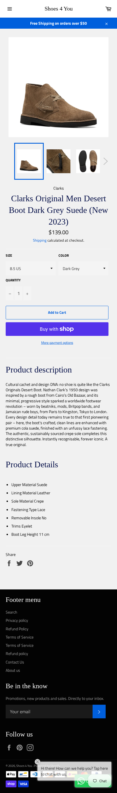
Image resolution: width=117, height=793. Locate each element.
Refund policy (17, 653)
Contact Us (15, 662)
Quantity (13, 280)
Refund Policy (17, 629)
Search (11, 612)
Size (9, 255)
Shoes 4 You (59, 8)
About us (13, 670)
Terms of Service (20, 637)
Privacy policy (17, 620)
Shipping (40, 240)
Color (63, 255)
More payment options (57, 342)
